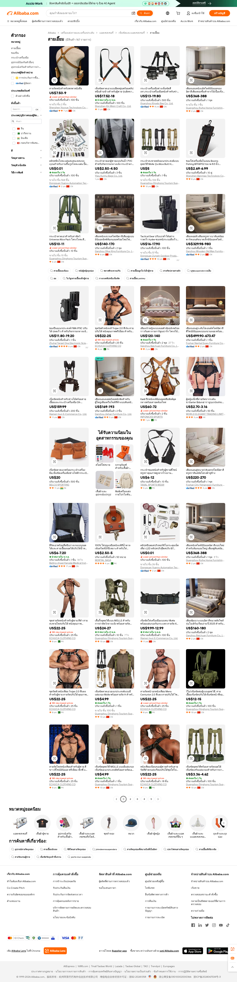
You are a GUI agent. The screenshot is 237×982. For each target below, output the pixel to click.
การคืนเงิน (150, 901)
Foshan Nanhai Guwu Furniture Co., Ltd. (205, 343)
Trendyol (155, 966)
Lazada (118, 966)
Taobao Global (132, 966)
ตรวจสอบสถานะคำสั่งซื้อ (204, 894)
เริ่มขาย (195, 887)
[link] (232, 949)
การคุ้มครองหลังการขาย (66, 901)
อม (55, 278)
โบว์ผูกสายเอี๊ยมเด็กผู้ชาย (77, 278)
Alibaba (52, 32)
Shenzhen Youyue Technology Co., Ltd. (69, 107)
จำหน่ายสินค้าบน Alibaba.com (207, 881)
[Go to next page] (158, 799)
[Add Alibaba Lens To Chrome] (55, 950)
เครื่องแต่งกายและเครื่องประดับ (77, 32)
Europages (169, 966)
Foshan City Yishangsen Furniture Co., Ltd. (205, 484)
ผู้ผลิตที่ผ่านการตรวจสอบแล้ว (114, 881)
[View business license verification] (149, 977)
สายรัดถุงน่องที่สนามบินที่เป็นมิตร (142, 849)
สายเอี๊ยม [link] (154, 32)
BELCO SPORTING (59, 484)
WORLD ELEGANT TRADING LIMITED (205, 414)
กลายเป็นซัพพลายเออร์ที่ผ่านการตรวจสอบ (208, 903)
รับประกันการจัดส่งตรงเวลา (68, 894)
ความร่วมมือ (197, 910)
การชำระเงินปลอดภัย (64, 881)
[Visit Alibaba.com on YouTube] (221, 925)
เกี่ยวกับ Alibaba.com (18, 874)
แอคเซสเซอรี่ (106, 32)
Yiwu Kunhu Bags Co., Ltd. (108, 175)
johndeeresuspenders (106, 849)
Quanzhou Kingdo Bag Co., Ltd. (156, 103)
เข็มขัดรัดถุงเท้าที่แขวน (50, 857)
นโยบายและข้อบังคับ (64, 917)
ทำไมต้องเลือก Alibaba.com (21, 881)
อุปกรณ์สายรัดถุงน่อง (24, 849)
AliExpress (69, 966)
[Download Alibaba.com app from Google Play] (218, 950)
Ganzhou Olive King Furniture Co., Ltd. (114, 251)
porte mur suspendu (81, 857)
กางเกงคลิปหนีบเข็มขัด (109, 278)
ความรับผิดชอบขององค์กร (21, 894)
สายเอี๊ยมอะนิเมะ (61, 271)
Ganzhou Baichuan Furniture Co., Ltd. (160, 345)
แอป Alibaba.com (169, 950)
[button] (133, 13)
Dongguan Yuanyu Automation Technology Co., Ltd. (69, 183)
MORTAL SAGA (103, 560)
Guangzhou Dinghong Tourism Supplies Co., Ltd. (160, 183)
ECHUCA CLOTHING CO (108, 345)
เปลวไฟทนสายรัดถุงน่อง (178, 849)
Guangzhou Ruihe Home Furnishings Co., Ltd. (205, 107)
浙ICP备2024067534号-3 (207, 976)
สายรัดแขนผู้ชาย (22, 857)
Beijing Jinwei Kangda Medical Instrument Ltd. (69, 563)
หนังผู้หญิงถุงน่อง (86, 271)
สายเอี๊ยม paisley (137, 278)
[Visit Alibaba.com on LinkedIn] (200, 925)
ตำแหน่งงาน (13, 901)
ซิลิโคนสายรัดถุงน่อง (76, 849)
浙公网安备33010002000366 (175, 976)
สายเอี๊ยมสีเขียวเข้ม (207, 849)
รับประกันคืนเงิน (61, 887)
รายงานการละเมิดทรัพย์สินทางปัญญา (161, 909)
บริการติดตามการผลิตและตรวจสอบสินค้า (72, 909)
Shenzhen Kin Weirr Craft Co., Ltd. (113, 106)
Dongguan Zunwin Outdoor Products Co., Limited (160, 255)
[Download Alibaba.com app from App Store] (192, 950)
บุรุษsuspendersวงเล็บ (201, 271)
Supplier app (119, 950)
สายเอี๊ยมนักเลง (50, 849)
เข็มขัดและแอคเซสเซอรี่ (132, 32)
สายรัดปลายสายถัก (171, 271)
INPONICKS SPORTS (151, 416)
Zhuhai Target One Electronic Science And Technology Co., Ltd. (69, 343)
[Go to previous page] (116, 799)
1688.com (83, 966)
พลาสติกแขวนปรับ (112, 271)
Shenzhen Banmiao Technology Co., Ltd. (205, 175)
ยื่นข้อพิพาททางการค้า (157, 894)
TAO (145, 966)
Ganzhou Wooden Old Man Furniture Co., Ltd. (205, 251)
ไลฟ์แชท (149, 887)
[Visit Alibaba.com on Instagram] (214, 925)
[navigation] (26, 416)
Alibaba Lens (18, 950)
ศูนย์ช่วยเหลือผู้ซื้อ (154, 881)
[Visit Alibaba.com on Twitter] (207, 925)
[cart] (178, 13)
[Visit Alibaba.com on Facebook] (193, 925)
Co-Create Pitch (16, 887)
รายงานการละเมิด (155, 917)
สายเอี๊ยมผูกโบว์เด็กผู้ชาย (142, 271)
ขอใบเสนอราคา (107, 887)
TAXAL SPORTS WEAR (152, 484)
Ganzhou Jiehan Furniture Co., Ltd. (113, 414)
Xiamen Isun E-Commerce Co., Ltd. (68, 414)
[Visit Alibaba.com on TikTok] (228, 925)
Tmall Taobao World (101, 966)
